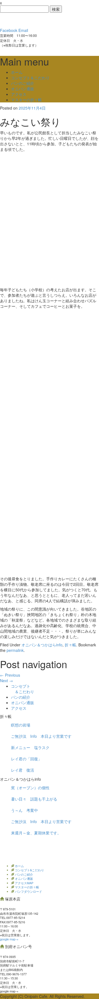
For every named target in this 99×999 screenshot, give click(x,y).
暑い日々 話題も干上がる (34, 799)
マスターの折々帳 (26, 99)
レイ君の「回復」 (26, 758)
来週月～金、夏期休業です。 (36, 832)
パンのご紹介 (22, 83)
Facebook (8, 30)
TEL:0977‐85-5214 (12, 917)
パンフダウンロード (28, 891)
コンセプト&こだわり (29, 870)
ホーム (17, 72)
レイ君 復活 (22, 770)
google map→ (9, 939)
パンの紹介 (20, 697)
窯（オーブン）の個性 (30, 787)
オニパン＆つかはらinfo (41, 644)
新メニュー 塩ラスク (30, 747)
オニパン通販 (22, 88)
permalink (15, 650)
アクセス (18, 94)
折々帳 (70, 644)
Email (23, 30)
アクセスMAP (23, 883)
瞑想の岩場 (20, 725)
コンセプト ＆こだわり (22, 688)
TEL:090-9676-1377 (13, 974)
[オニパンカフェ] (41, 19)
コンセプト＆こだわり (30, 77)
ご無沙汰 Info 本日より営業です (41, 736)
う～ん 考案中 (24, 810)
